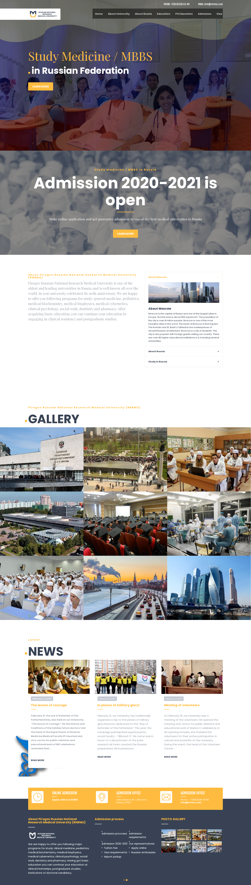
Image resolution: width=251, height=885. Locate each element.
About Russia (143, 14)
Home (99, 14)
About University (119, 14)
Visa (219, 14)
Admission (204, 14)
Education (163, 14)
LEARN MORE (40, 99)
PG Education (184, 14)
